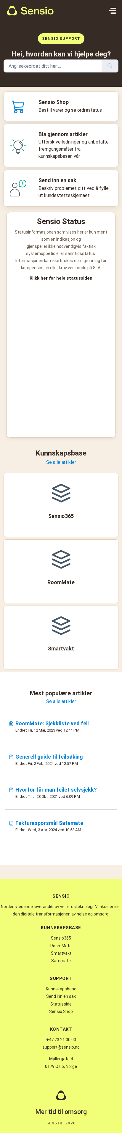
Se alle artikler (61, 462)
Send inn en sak (61, 996)
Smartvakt (61, 953)
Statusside (61, 1004)
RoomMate (61, 945)
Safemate (61, 960)
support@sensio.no (61, 1047)
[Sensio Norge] (30, 10)
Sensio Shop (61, 1011)
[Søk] (110, 66)
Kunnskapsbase (61, 989)
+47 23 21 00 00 (61, 1039)
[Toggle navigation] (112, 10)
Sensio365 (61, 938)
